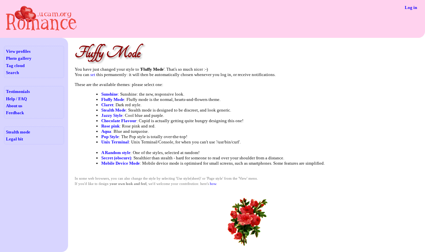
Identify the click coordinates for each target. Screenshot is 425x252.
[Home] (41, 30)
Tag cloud (15, 65)
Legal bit (14, 138)
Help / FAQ (16, 98)
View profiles (18, 51)
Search (12, 72)
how (213, 184)
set (92, 74)
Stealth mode (18, 131)
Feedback (15, 112)
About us (14, 105)
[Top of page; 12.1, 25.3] (247, 245)
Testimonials (18, 91)
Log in (411, 7)
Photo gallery (19, 58)
